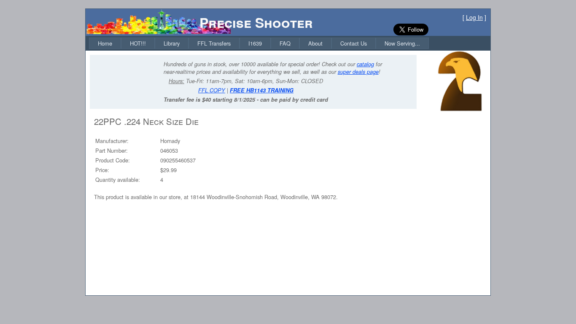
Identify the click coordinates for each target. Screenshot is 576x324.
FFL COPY (211, 90)
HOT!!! (138, 43)
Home (105, 43)
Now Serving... (402, 43)
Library (172, 43)
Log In (474, 17)
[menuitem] (105, 43)
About (315, 43)
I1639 (255, 43)
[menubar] (259, 43)
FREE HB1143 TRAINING (261, 90)
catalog (365, 64)
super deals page (358, 72)
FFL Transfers (214, 43)
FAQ (285, 43)
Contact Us (353, 43)
